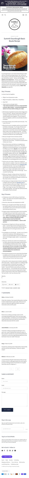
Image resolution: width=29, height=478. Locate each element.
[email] (2, 451)
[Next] (17, 369)
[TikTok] (12, 451)
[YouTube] (15, 451)
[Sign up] (26, 429)
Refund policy (22, 462)
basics (11, 288)
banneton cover (20, 182)
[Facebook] (4, 451)
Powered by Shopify (15, 466)
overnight (15, 288)
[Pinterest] (10, 451)
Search (3, 460)
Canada (5, 471)
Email (3, 385)
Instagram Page (23, 164)
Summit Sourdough (8, 466)
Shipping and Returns (6, 462)
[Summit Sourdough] (14, 24)
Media (7, 460)
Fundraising (16, 460)
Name (3, 378)
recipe (19, 288)
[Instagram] (7, 451)
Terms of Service (14, 462)
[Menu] (2, 14)
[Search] (5, 15)
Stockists (11, 460)
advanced (8, 288)
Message (4, 392)
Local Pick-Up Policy (6, 464)
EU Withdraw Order (14, 464)
